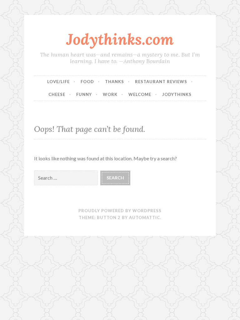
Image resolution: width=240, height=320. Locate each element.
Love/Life (58, 81)
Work (110, 94)
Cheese (56, 94)
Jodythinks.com (120, 39)
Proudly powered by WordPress (120, 210)
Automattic (144, 217)
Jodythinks (177, 94)
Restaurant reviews (161, 81)
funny (84, 94)
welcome (139, 94)
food (87, 81)
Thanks (114, 81)
